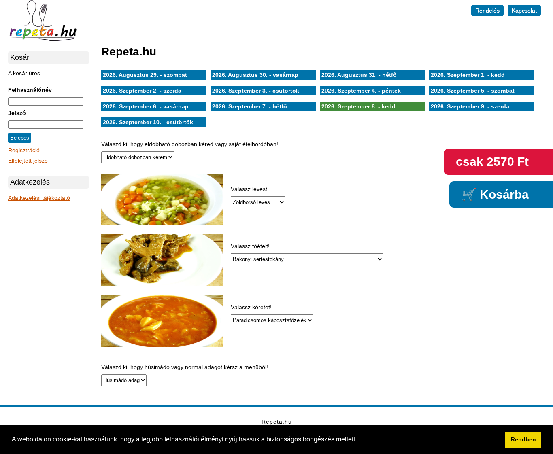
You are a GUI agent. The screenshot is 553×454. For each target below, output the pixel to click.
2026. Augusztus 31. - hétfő (359, 75)
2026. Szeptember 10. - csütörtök (148, 122)
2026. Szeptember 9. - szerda (470, 106)
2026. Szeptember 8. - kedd (358, 106)
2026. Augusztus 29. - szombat (145, 75)
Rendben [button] (523, 439)
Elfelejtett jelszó (28, 160)
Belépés (19, 138)
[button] (359, 440)
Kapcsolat (524, 10)
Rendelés (487, 10)
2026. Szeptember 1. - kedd (468, 75)
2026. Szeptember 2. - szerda (142, 90)
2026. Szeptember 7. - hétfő (249, 106)
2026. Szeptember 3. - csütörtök (255, 90)
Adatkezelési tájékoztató (39, 198)
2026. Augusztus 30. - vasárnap (255, 75)
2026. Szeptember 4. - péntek (361, 90)
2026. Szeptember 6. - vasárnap (146, 106)
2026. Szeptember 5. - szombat (473, 90)
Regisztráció (24, 150)
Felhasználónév (30, 90)
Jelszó (17, 113)
